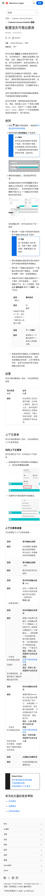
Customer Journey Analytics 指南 (21, 22)
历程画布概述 (14, 811)
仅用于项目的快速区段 (29, 660)
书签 (9, 38)
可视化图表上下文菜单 (21, 786)
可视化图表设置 (18, 783)
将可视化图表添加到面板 (22, 780)
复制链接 (17, 38)
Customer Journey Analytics (22, 18)
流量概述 (12, 806)
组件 (26, 43)
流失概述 (12, 801)
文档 (7, 18)
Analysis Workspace (16, 43)
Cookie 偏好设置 (24, 886)
